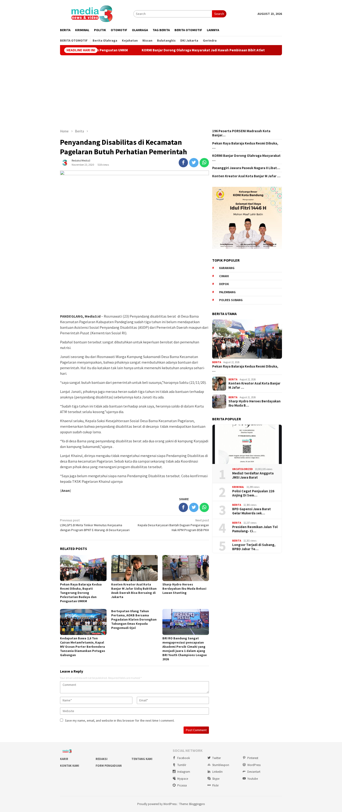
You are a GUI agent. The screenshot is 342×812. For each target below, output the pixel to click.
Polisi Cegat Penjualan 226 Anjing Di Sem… (253, 493)
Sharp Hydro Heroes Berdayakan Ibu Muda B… (254, 403)
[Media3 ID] (91, 13)
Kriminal (238, 487)
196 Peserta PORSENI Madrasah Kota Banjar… (241, 133)
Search (219, 14)
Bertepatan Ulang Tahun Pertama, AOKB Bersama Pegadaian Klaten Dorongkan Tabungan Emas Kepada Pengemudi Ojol (134, 619)
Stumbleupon (220, 765)
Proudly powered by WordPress (157, 804)
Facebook (183, 758)
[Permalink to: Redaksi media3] (64, 162)
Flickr (215, 785)
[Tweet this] (193, 162)
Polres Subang (231, 300)
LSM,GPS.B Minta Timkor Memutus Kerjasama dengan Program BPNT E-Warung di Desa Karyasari (95, 525)
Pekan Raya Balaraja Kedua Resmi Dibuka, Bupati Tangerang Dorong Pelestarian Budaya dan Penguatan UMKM (81, 592)
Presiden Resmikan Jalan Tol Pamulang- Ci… (255, 529)
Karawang (227, 268)
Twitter (216, 758)
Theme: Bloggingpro (192, 804)
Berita (216, 362)
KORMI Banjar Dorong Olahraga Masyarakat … (246, 158)
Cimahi (224, 276)
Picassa (182, 785)
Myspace (182, 779)
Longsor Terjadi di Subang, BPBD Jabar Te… (253, 547)
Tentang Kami (141, 759)
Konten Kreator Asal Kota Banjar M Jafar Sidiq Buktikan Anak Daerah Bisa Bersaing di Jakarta (134, 590)
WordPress (254, 765)
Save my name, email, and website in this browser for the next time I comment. (119, 720)
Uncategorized (242, 469)
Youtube (252, 779)
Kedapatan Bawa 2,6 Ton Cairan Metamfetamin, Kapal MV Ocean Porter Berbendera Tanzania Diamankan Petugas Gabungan (82, 646)
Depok (224, 284)
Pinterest (252, 758)
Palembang (227, 292)
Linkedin (217, 772)
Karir (64, 759)
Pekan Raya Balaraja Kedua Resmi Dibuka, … (245, 145)
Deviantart (253, 772)
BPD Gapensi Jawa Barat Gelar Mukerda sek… (251, 511)
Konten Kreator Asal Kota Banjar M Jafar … (246, 176)
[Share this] (183, 162)
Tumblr (181, 765)
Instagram (183, 772)
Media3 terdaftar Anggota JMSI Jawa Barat (253, 475)
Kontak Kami (69, 766)
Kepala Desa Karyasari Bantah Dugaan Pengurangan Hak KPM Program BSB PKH (173, 525)
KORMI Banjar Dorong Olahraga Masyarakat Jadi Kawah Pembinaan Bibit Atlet (179, 50)
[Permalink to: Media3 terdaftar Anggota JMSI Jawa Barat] (247, 444)
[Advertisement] (171, 92)
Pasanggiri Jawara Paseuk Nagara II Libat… (246, 168)
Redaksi (101, 759)
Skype (215, 779)
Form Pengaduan (109, 766)
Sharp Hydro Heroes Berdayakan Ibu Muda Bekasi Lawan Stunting (184, 588)
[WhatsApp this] (204, 162)
